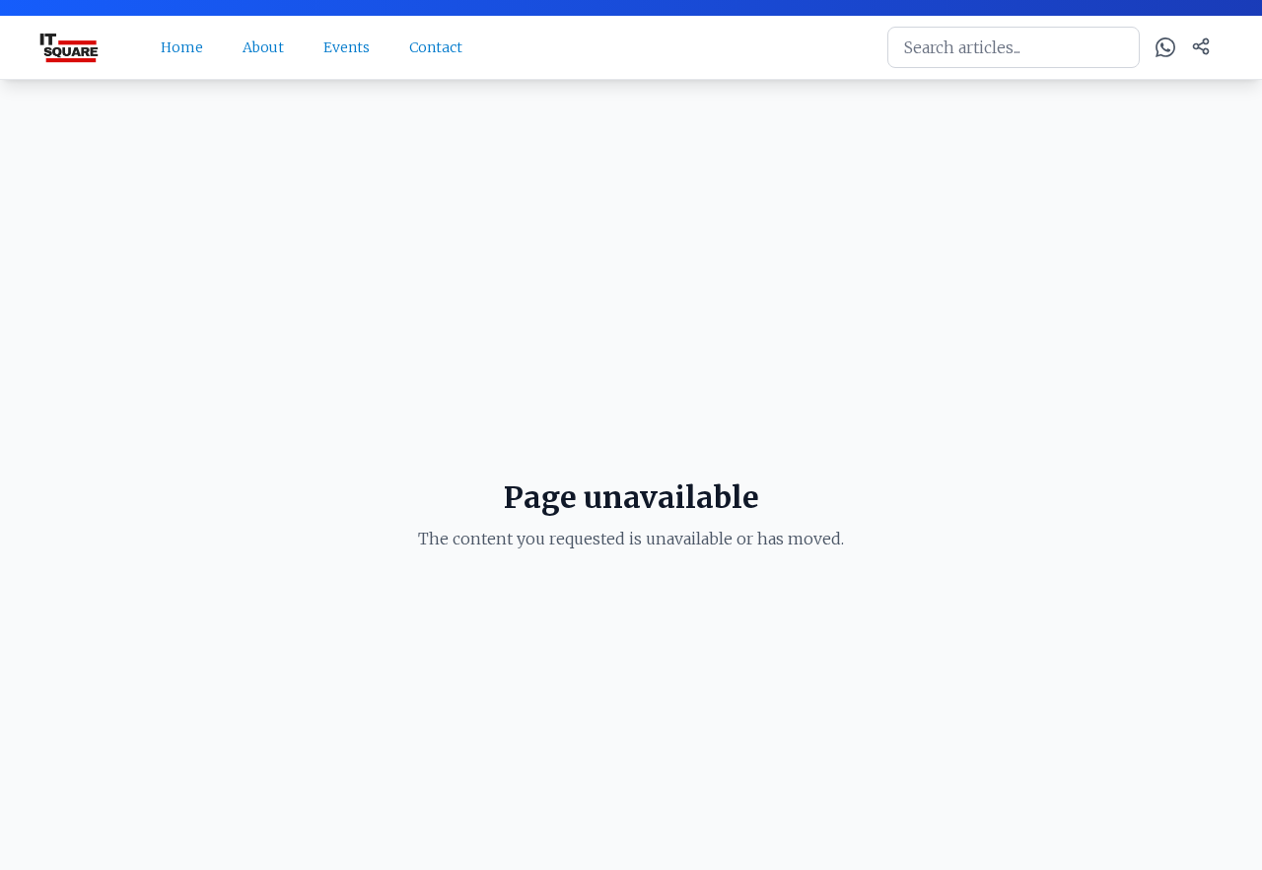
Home (182, 47)
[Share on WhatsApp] (1165, 47)
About (263, 47)
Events (346, 47)
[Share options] (1201, 46)
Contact (435, 47)
